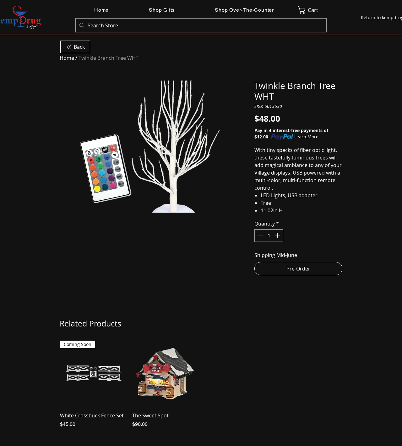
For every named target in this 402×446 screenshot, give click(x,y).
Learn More (306, 137)
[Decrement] (259, 236)
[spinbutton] (269, 236)
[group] (201, 384)
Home (67, 57)
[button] (161, 10)
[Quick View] (165, 374)
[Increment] (278, 236)
